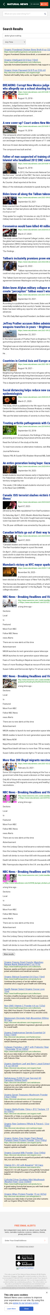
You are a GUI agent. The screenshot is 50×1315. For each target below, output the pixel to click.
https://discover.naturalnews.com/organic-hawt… (23, 1068)
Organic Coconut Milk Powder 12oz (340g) (24, 1152)
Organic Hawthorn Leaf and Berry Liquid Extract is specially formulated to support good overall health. (25, 1071)
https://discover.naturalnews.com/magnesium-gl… (23, 1023)
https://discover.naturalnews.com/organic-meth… (23, 1114)
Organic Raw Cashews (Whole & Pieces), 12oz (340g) (26, 1124)
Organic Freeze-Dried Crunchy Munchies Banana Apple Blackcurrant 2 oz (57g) (23, 963)
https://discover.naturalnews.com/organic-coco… (23, 1155)
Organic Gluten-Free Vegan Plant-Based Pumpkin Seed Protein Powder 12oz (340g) (25, 1139)
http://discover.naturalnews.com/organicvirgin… (22, 73)
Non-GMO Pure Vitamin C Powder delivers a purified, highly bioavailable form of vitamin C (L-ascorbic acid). (26, 1011)
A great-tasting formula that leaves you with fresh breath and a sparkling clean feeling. (26, 1187)
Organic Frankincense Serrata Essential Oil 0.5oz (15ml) (24, 1033)
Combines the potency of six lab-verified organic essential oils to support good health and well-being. (25, 982)
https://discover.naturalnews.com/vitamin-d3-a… (23, 1167)
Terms (20, 1276)
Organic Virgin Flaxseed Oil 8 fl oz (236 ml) (25, 70)
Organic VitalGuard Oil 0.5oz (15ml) (21, 60)
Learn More (11, 1309)
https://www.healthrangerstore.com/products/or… (23, 52)
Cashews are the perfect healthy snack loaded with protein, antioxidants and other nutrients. (24, 1132)
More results (9, 954)
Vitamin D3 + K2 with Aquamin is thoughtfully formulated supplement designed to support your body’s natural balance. (26, 1172)
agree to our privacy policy (25, 1303)
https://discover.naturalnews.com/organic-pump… (23, 1143)
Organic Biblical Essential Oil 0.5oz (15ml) (24, 976)
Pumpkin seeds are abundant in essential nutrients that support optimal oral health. (26, 1146)
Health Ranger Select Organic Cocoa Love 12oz (24, 990)
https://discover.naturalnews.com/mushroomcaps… (24, 1099)
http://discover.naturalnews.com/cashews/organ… (23, 1128)
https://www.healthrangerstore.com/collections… (23, 62)
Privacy (14, 1276)
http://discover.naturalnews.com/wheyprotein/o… (23, 1196)
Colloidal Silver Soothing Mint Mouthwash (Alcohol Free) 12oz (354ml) (24, 1180)
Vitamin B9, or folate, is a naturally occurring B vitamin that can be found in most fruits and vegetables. (25, 1117)
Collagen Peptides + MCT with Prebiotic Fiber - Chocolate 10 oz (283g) (26, 1048)
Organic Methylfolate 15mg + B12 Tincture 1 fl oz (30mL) (26, 1110)
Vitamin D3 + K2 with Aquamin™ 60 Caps (23, 1165)
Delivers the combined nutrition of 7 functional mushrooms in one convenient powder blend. (22, 1103)
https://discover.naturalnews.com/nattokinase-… (23, 1083)
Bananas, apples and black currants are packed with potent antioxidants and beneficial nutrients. (25, 970)
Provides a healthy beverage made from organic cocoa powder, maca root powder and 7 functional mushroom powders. (26, 998)
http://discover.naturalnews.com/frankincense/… (23, 1037)
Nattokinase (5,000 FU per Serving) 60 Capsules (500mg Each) (22, 1079)
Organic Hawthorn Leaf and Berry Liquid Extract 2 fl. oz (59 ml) (27, 1064)
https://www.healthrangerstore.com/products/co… (23, 1184)
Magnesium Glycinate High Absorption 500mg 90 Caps (26, 1019)
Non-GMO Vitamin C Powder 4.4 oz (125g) (24, 1005)
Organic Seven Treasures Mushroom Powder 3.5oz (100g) (26, 1095)
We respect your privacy (25, 1246)
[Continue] (45, 1240)
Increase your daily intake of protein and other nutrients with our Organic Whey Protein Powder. (26, 1200)
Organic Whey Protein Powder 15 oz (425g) (25, 1194)
